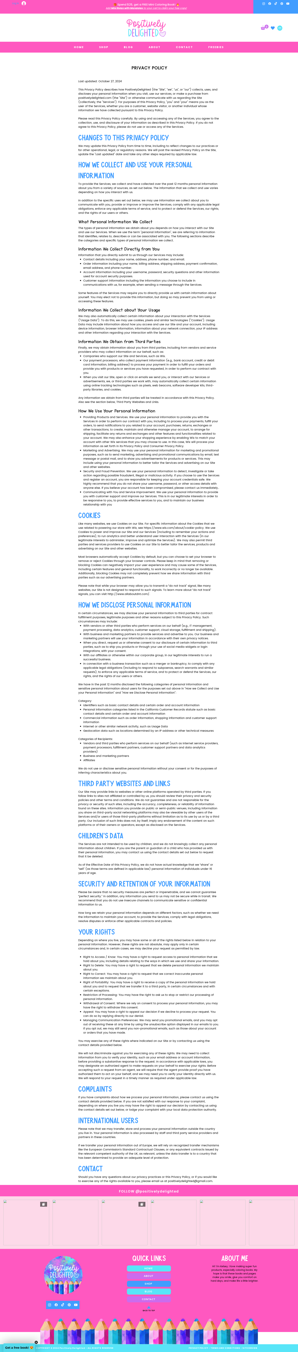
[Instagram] (263, 3)
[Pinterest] (282, 3)
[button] (19, 1347)
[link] (265, 27)
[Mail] (279, 28)
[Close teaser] (36, 1342)
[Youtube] (288, 3)
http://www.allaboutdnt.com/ (128, 594)
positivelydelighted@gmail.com (190, 1181)
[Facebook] (269, 3)
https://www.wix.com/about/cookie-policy (174, 528)
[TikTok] (275, 3)
